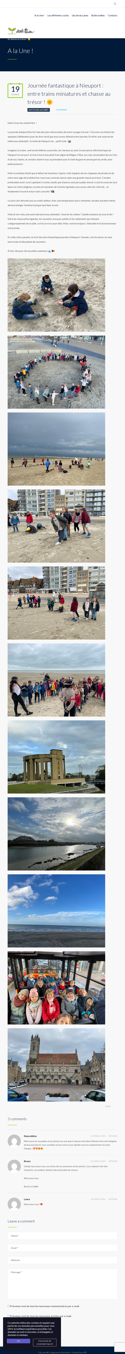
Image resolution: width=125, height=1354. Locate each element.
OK (18, 1341)
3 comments (61, 109)
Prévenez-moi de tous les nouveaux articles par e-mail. (41, 1316)
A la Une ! (39, 15)
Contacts (112, 15)
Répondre (113, 1136)
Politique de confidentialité (44, 1342)
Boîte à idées (98, 15)
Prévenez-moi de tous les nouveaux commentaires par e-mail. (45, 1306)
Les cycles (34, 110)
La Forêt (44, 110)
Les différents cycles (58, 15)
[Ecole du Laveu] (21, 30)
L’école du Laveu (80, 15)
